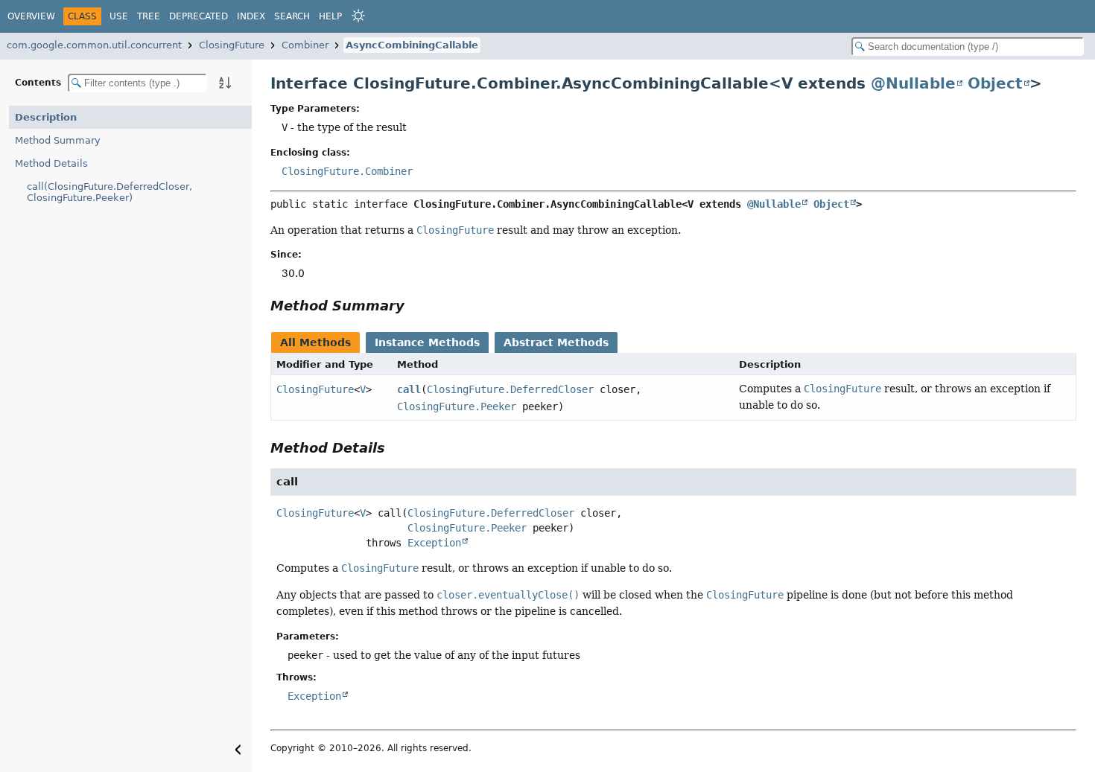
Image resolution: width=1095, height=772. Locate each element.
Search (292, 16)
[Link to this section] (415, 305)
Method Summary (58, 140)
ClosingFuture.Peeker (456, 406)
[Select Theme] (358, 16)
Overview (31, 16)
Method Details (51, 163)
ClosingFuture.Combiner (347, 171)
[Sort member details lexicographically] (225, 83)
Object (995, 83)
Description (46, 117)
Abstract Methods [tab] (556, 342)
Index (251, 16)
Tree (148, 16)
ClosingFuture (231, 45)
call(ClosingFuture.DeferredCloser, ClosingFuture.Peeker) (109, 192)
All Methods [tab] (315, 342)
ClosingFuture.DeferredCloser (510, 389)
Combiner (305, 45)
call (409, 389)
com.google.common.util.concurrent (94, 45)
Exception (434, 543)
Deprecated (198, 16)
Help (330, 16)
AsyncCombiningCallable (412, 45)
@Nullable (913, 83)
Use (119, 16)
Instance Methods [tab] (427, 342)
